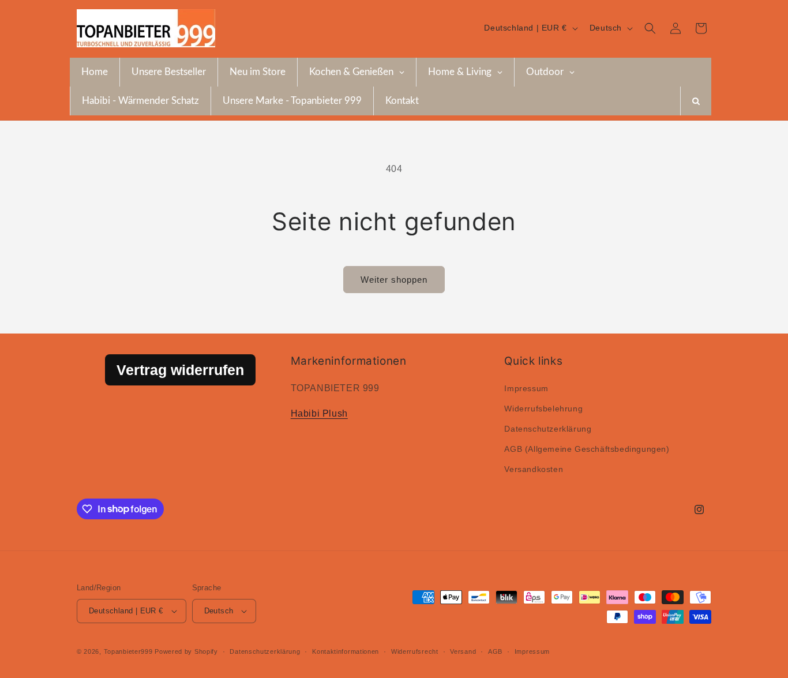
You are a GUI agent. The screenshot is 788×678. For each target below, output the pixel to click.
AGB (495, 651)
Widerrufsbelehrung (543, 408)
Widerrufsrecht (414, 651)
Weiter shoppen (394, 279)
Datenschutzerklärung (547, 428)
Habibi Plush (319, 413)
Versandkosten (533, 469)
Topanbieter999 (128, 651)
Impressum (526, 388)
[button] (650, 28)
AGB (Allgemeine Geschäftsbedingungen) (586, 449)
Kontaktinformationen (345, 651)
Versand (463, 651)
